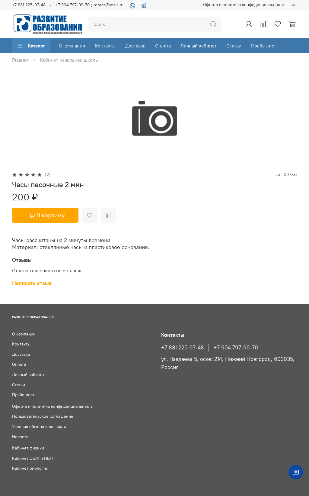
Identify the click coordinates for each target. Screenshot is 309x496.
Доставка (135, 46)
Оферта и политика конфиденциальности (243, 4)
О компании (72, 46)
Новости (20, 436)
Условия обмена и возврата (39, 426)
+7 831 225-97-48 (29, 5)
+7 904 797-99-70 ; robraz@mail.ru (89, 5)
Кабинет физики (28, 448)
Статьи (233, 46)
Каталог (36, 46)
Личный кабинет (198, 46)
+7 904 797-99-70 (236, 347)
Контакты (105, 46)
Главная (20, 60)
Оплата (163, 46)
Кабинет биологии (30, 468)
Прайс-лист (263, 46)
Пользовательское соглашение (42, 416)
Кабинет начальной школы (69, 60)
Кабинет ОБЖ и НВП (32, 458)
